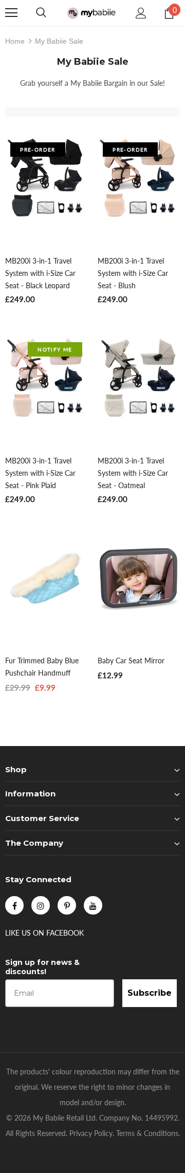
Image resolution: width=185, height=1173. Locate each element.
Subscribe (149, 993)
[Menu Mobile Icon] (11, 13)
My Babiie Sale (59, 41)
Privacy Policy (91, 1133)
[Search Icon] (41, 13)
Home (15, 41)
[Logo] (91, 13)
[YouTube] (93, 905)
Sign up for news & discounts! (42, 967)
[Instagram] (40, 905)
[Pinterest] (67, 905)
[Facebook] (14, 905)
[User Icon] (141, 13)
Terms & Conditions (147, 1133)
